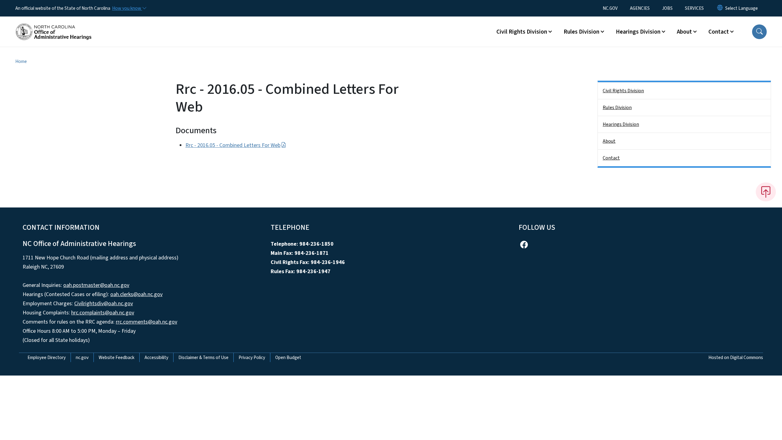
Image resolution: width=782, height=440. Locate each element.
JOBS (667, 8)
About (609, 141)
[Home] (53, 25)
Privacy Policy (252, 357)
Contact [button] (718, 32)
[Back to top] (766, 191)
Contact (611, 158)
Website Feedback (116, 357)
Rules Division (617, 107)
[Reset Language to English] (720, 8)
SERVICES (694, 8)
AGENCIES (640, 8)
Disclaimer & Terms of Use (203, 357)
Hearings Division (621, 124)
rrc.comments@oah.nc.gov (146, 322)
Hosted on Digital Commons (735, 357)
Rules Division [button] (581, 32)
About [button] (684, 32)
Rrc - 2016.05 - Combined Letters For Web (232, 145)
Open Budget (288, 357)
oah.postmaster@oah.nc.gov (96, 285)
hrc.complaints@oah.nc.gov (102, 313)
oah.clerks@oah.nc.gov (136, 294)
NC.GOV (610, 8)
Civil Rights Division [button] (521, 32)
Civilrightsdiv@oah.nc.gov (103, 303)
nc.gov (82, 357)
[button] (759, 31)
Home (21, 61)
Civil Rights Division (623, 90)
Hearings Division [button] (638, 32)
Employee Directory (46, 357)
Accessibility (156, 357)
